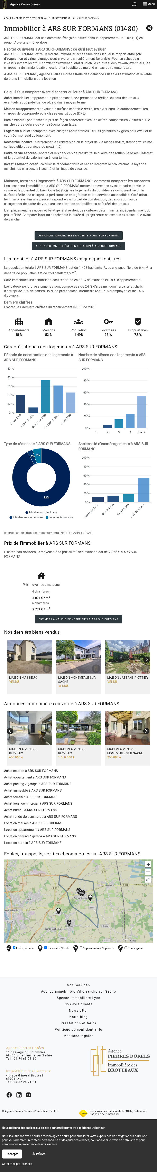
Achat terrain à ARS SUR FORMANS (30, 797)
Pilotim (54, 1111)
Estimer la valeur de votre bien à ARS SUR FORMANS (78, 619)
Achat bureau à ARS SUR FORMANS (30, 810)
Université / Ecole (58, 948)
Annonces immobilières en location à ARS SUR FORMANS (78, 245)
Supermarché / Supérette (98, 948)
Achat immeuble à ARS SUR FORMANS (33, 790)
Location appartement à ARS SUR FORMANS (37, 830)
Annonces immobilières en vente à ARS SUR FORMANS (78, 235)
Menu (151, 4)
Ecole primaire (24, 948)
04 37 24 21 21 (24, 1082)
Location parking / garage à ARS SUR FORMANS (40, 836)
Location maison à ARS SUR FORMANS (33, 823)
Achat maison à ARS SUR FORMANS (31, 771)
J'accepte (12, 1154)
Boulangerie (135, 948)
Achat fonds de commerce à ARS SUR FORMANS (40, 817)
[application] (41, 399)
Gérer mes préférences (17, 1163)
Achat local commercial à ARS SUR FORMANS (38, 803)
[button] (41, 512)
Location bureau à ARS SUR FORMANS (33, 843)
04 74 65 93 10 (24, 1058)
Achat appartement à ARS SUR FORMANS (35, 777)
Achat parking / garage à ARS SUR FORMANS (38, 784)
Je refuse (38, 1153)
